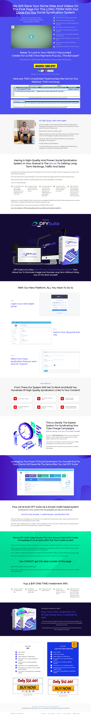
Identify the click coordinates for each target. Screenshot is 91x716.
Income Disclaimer (51, 713)
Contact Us (59, 713)
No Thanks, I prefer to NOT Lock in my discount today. (45, 706)
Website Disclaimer (76, 713)
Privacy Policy (43, 713)
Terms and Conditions (67, 713)
